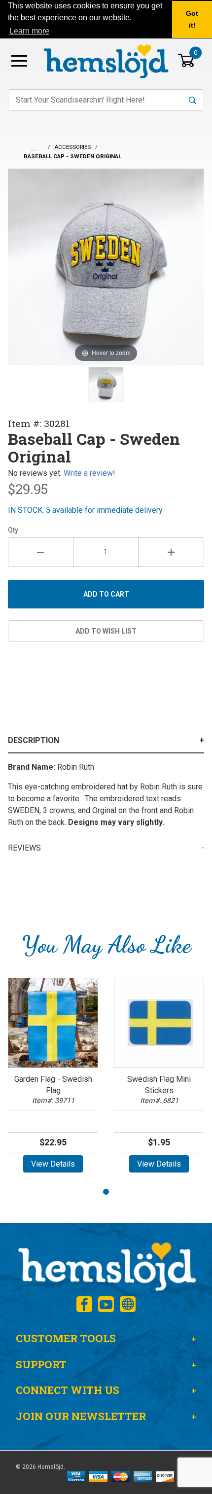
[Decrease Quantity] (40, 552)
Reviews (24, 848)
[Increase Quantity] (171, 552)
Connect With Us (67, 1390)
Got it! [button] (192, 19)
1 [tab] (106, 1192)
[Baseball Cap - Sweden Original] (106, 384)
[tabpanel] (53, 1078)
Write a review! (89, 473)
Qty (13, 530)
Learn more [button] (29, 31)
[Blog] (128, 1304)
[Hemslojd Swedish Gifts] (105, 60)
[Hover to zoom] (106, 266)
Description (33, 740)
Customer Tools (66, 1338)
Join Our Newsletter (81, 1416)
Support (41, 1364)
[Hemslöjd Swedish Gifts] (106, 1265)
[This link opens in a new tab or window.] (84, 1304)
